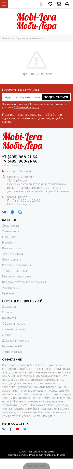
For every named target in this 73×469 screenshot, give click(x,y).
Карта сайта (47, 451)
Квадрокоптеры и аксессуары (24, 282)
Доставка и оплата (15, 340)
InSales (61, 454)
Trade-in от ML (12, 352)
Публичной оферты (26, 107)
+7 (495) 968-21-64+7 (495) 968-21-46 (20, 159)
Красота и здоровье (16, 276)
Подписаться (56, 97)
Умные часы (10, 231)
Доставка (9, 306)
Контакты (9, 318)
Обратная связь (13, 323)
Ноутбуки (9, 242)
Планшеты (9, 237)
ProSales (33, 454)
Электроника (11, 259)
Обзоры (8, 335)
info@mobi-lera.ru (19, 171)
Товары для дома (14, 271)
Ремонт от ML (12, 346)
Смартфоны (10, 225)
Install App (36, 465)
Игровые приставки (16, 265)
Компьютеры (11, 248)
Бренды (8, 293)
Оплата (7, 312)
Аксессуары (10, 288)
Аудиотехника (12, 254)
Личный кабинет (14, 329)
